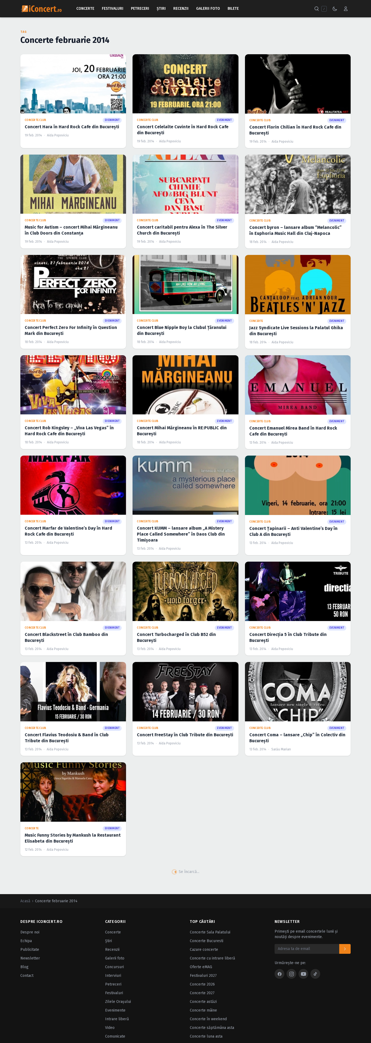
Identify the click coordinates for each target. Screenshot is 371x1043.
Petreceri (140, 8)
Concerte (85, 8)
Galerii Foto (208, 8)
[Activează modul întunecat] (335, 9)
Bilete (233, 8)
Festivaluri (112, 8)
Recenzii (180, 8)
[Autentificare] (346, 9)
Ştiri (161, 8)
